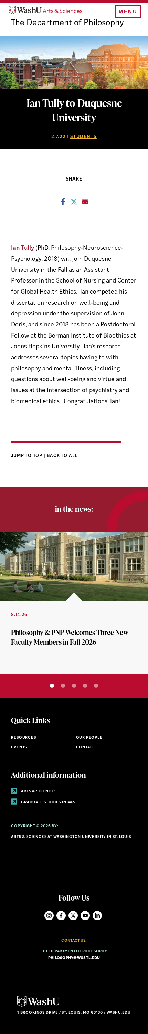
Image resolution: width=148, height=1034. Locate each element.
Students (83, 137)
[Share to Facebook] (62, 203)
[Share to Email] (85, 203)
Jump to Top (27, 456)
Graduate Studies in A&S (47, 802)
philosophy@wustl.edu (74, 958)
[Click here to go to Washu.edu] (38, 1006)
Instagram (49, 915)
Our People (89, 738)
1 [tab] (52, 686)
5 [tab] (96, 686)
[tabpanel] (74, 603)
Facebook (61, 915)
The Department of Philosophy (67, 23)
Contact (86, 747)
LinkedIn (97, 915)
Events (19, 747)
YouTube (85, 915)
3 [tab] (74, 686)
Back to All (62, 456)
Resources (23, 738)
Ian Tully (22, 248)
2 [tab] (63, 686)
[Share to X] (74, 203)
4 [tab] (85, 686)
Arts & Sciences (38, 791)
